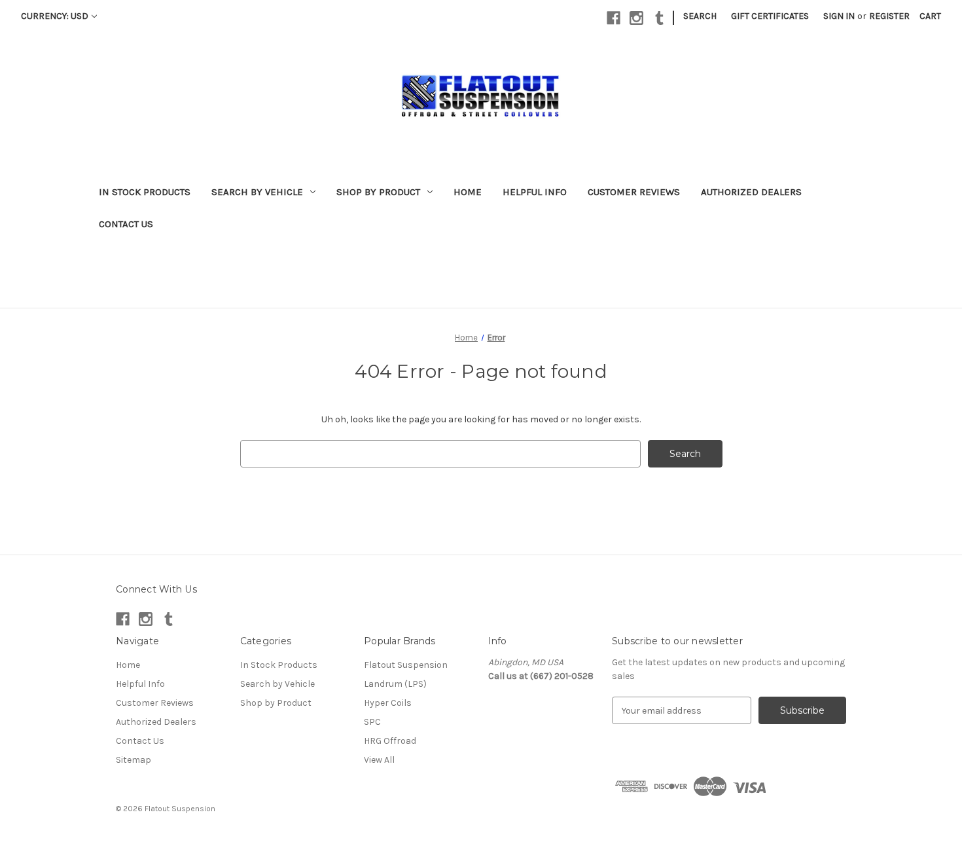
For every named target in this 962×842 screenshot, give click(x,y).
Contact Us (126, 224)
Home (468, 192)
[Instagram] (636, 18)
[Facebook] (613, 18)
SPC (372, 721)
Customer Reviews (634, 192)
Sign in (839, 16)
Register (889, 16)
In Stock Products (144, 192)
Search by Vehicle (257, 192)
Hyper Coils (388, 702)
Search (700, 16)
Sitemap (133, 759)
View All (379, 759)
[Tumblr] (659, 18)
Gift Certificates (770, 16)
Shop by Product (378, 192)
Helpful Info (535, 192)
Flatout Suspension (406, 664)
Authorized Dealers (751, 192)
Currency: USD (54, 16)
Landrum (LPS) (395, 683)
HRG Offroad (390, 740)
